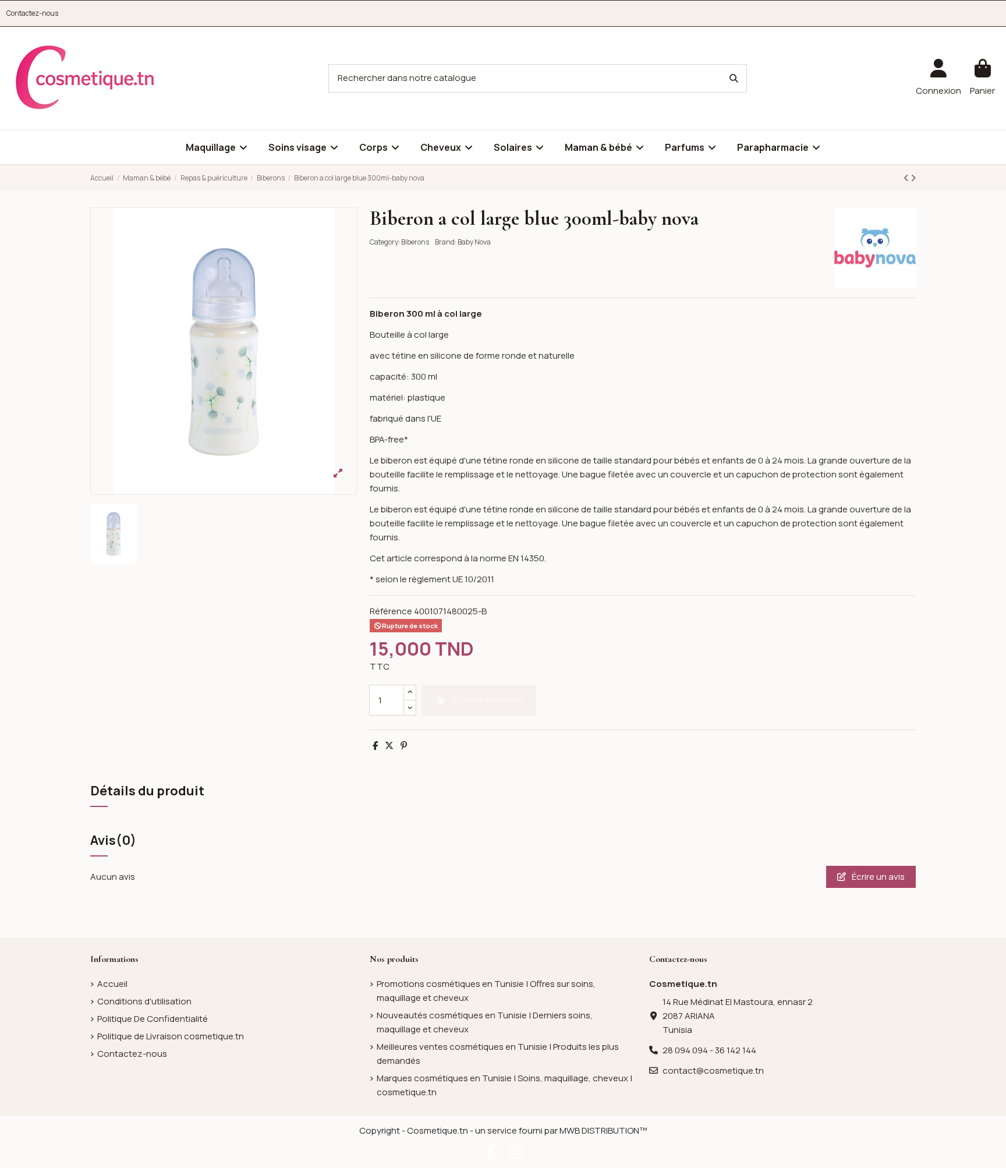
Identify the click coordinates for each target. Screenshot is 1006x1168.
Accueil (112, 984)
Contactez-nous (32, 13)
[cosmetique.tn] (85, 78)
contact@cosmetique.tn (713, 1070)
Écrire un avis (877, 876)
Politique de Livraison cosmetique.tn (170, 1036)
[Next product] (913, 178)
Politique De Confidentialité (152, 1019)
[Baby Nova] (875, 247)
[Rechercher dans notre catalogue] (734, 78)
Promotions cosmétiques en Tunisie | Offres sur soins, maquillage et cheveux (486, 991)
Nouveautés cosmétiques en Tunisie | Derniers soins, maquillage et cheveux (485, 1022)
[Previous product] (907, 178)
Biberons (415, 242)
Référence (391, 611)
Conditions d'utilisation (144, 1001)
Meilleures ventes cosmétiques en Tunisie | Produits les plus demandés (498, 1053)
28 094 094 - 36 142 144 (709, 1050)
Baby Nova (474, 242)
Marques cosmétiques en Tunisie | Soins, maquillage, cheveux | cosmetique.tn (504, 1085)
